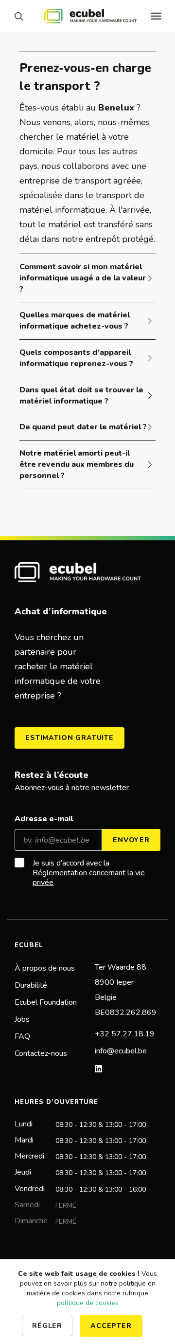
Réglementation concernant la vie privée (89, 877)
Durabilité (31, 985)
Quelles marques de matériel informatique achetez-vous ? (74, 320)
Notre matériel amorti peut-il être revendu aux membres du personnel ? (76, 464)
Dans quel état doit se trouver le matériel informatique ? (81, 395)
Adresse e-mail (44, 818)
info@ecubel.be (121, 1051)
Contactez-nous (41, 1053)
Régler (47, 1325)
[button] (21, 16)
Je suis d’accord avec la (89, 872)
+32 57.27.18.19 (125, 1034)
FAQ (22, 1036)
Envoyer (131, 840)
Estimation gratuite (69, 737)
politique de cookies (88, 1302)
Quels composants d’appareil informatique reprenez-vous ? (76, 358)
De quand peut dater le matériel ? (83, 427)
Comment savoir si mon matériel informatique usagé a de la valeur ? (82, 278)
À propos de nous (45, 968)
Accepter (111, 1325)
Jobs (22, 1019)
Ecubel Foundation (46, 1002)
